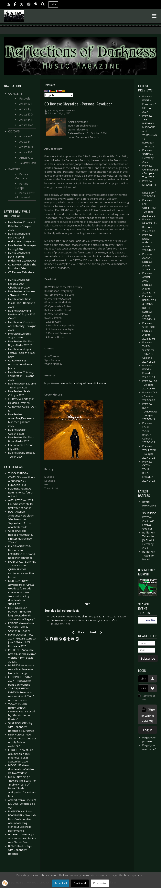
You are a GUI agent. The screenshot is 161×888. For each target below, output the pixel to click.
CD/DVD (14, 131)
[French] (49, 91)
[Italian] (57, 91)
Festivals (24, 98)
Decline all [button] (79, 883)
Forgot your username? (149, 747)
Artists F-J (25, 109)
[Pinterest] (35, 5)
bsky (53, 4)
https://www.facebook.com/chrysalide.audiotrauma (75, 383)
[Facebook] (15, 5)
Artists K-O (26, 114)
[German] (53, 91)
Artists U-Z (26, 125)
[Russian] (60, 91)
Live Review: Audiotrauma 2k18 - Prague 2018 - (88, 616)
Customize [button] (100, 883)
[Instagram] (28, 5)
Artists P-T (26, 120)
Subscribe (148, 658)
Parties (14, 169)
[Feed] (8, 5)
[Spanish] (64, 91)
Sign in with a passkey (148, 715)
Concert (15, 93)
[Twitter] (21, 5)
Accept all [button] (61, 883)
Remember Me (148, 697)
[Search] (43, 5)
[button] (46, 639)
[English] (46, 91)
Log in (147, 730)
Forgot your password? (149, 739)
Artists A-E (25, 104)
